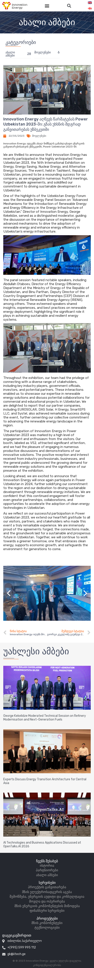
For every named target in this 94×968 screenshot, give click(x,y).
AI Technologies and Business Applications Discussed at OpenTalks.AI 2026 (42, 844)
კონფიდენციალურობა (47, 965)
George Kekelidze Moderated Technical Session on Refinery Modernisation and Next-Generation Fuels (44, 717)
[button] (47, 5)
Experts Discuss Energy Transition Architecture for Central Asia (44, 781)
